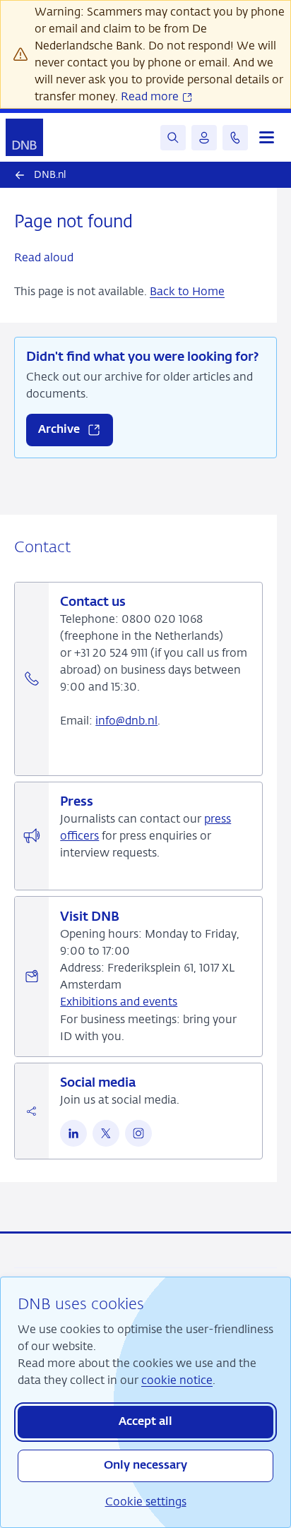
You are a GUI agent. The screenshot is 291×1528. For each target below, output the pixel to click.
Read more (151, 96)
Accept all (145, 1422)
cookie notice (177, 1380)
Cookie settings (145, 1501)
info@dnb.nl (126, 720)
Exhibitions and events (118, 1001)
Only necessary (145, 1466)
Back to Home (187, 291)
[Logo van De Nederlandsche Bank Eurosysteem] (24, 137)
